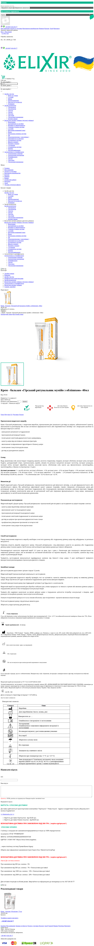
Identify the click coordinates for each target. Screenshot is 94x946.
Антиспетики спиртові (15, 153)
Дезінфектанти (12, 157)
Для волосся (12, 107)
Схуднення (11, 145)
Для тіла (10, 114)
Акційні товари (9, 273)
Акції (51, 28)
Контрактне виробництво (31, 28)
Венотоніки (11, 122)
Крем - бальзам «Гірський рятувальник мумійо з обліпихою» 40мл (21, 306)
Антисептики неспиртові (16, 155)
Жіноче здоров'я (13, 142)
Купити (3, 915)
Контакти (57, 28)
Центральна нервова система (17, 133)
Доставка (16, 414)
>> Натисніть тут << (7, 814)
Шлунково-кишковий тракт (16, 130)
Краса (10, 132)
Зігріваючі (11, 104)
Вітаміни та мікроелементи (16, 125)
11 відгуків (4, 403)
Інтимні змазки (13, 119)
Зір (9, 135)
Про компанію (5, 28)
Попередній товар (6, 314)
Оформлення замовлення (22, 7)
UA (3, 33)
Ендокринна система (14, 140)
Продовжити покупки (7, 7)
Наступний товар (17, 314)
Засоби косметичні (10, 105)
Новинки (7, 275)
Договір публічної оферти (12, 185)
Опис (2, 414)
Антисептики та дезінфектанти (14, 152)
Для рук (10, 110)
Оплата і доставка (33, 926)
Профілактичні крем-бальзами (13, 278)
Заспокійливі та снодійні (16, 124)
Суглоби (10, 97)
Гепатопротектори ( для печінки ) (18, 137)
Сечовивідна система (14, 147)
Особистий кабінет (10, 180)
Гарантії (50, 926)
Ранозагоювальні (13, 100)
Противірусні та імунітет (16, 138)
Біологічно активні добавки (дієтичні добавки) (19, 120)
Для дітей (11, 115)
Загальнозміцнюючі (14, 150)
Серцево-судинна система (16, 127)
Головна (7, 168)
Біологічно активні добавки (13, 285)
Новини (41, 28)
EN (8, 33)
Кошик (6, 178)
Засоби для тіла (9, 94)
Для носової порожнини (15, 162)
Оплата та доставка (16, 28)
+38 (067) (11, 48)
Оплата (21, 414)
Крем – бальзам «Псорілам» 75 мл (11, 911)
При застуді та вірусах (15, 102)
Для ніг (10, 112)
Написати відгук (14, 403)
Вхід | (3, 32)
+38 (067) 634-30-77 (11, 27)
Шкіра (10, 99)
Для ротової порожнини (15, 117)
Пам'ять (10, 148)
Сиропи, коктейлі (9, 287)
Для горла (11, 160)
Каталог (46, 28)
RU (5, 33)
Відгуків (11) (8, 414)
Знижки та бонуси (21, 926)
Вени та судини (13, 95)
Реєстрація (8, 32)
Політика (61, 926)
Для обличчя (12, 109)
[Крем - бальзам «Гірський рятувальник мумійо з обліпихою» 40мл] (47, 339)
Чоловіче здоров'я (13, 143)
